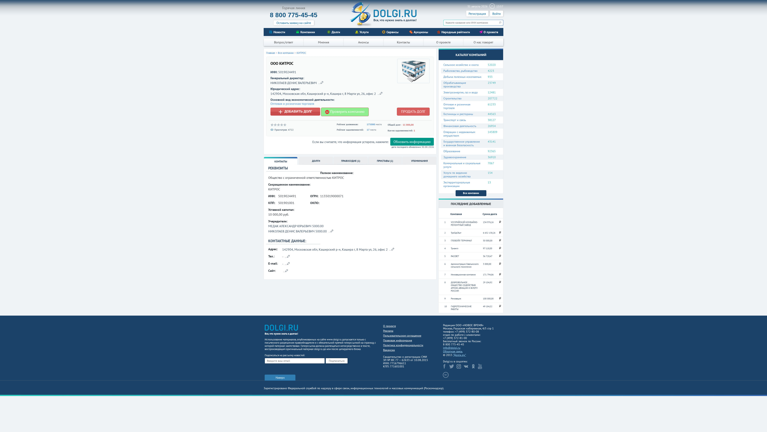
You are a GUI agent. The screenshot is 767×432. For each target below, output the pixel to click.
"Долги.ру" (459, 355)
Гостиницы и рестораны (458, 114)
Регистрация (477, 14)
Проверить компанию (347, 111)
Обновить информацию (412, 141)
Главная (270, 53)
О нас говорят (483, 42)
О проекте (491, 32)
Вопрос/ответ (283, 42)
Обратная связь (453, 351)
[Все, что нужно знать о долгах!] (383, 14)
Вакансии (389, 350)
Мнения (323, 42)
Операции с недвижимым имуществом (459, 133)
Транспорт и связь (454, 120)
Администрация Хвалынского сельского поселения (465, 265)
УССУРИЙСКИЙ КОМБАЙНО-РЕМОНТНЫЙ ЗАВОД (464, 223)
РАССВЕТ (455, 256)
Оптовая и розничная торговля (456, 106)
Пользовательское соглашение (402, 335)
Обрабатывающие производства (454, 84)
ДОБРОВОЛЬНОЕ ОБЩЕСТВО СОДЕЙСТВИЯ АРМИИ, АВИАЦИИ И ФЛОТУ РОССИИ (464, 286)
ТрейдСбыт (456, 232)
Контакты (403, 42)
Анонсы (363, 42)
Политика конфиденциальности (403, 345)
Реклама (388, 331)
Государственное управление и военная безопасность (461, 143)
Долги (336, 32)
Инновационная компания (463, 274)
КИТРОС (301, 53)
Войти (496, 14)
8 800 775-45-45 (293, 15)
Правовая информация (397, 340)
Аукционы (421, 32)
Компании (307, 32)
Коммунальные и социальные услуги (461, 165)
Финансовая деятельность (459, 126)
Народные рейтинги (455, 32)
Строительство (452, 98)
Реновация (456, 298)
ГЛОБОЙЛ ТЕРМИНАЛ (461, 240)
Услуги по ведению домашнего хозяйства (457, 174)
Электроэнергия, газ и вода (460, 92)
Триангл (454, 248)
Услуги (364, 32)
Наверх (280, 377)
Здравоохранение (454, 157)
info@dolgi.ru (451, 348)
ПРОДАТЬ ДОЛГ (413, 111)
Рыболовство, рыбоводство (460, 71)
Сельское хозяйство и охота (461, 65)
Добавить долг (295, 112)
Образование (451, 151)
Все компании (471, 193)
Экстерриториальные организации (456, 184)
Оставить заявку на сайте (293, 23)
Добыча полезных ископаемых (462, 77)
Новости (279, 32)
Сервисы (392, 32)
